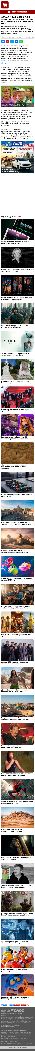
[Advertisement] (17, 193)
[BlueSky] (3, 41)
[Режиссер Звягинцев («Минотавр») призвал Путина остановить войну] (17, 397)
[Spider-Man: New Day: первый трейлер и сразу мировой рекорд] (17, 789)
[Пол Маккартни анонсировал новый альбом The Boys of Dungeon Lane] (17, 594)
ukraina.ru (4, 63)
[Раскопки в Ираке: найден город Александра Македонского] (17, 817)
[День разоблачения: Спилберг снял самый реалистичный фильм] (17, 341)
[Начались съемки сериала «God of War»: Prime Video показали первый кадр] (17, 901)
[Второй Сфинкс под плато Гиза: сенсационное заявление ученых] (17, 538)
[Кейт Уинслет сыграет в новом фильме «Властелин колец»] (17, 845)
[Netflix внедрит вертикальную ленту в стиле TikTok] (17, 482)
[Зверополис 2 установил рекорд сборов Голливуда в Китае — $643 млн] (17, 985)
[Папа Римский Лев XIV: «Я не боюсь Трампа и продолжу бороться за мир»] (17, 510)
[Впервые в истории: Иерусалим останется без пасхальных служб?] (17, 706)
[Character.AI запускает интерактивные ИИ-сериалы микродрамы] (17, 285)
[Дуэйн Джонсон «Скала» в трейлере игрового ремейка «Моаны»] (17, 678)
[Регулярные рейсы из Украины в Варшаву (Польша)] (17, 157)
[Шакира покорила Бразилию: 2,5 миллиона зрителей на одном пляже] (17, 425)
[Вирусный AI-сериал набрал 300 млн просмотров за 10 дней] (17, 622)
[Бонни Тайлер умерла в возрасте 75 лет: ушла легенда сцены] (17, 257)
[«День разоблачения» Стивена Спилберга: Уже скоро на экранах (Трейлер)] (17, 453)
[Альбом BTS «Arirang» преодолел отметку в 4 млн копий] (17, 650)
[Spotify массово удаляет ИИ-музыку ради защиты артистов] (17, 229)
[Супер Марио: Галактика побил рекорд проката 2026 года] (17, 566)
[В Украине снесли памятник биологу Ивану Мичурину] (17, 369)
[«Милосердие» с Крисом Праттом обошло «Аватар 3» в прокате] (17, 929)
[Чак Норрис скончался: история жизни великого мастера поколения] (17, 762)
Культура (13, 37)
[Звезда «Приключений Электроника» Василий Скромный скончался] (17, 873)
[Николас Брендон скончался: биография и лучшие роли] (17, 734)
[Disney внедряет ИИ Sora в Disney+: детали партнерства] (17, 957)
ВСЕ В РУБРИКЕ (16, 1005)
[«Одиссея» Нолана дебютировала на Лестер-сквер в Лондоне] (17, 313)
